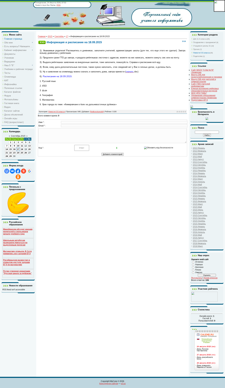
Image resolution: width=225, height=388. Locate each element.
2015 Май (197, 207)
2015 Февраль (199, 201)
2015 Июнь (198, 210)
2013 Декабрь (199, 170)
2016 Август (198, 238)
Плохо (198, 270)
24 (18, 153)
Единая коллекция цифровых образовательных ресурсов (205, 89)
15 (10, 149)
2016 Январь (199, 226)
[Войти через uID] (6, 171)
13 (29, 146)
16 (14, 149)
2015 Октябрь (199, 218)
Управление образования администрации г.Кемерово (204, 96)
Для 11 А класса (200, 39)
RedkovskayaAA (96, 112)
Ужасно (198, 272)
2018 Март (198, 246)
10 (18, 146)
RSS (58, 5)
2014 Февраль (199, 176)
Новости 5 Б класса (56, 112)
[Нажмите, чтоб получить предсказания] (18, 213)
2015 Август (198, 212)
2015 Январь (199, 198)
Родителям (197, 56)
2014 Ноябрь (199, 193)
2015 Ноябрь (199, 221)
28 (7, 156)
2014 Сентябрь (200, 187)
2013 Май (197, 156)
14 (7, 149)
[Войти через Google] (29, 171)
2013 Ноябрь (199, 168)
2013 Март (198, 154)
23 (14, 153)
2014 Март (198, 179)
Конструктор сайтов (108, 383)
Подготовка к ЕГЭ (199, 100)
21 (7, 153)
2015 (50, 36)
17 (18, 149)
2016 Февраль (199, 229)
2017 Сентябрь (200, 240)
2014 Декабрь (199, 196)
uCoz (123, 383)
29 (10, 156)
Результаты (196, 278)
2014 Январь (199, 173)
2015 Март (198, 204)
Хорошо (199, 264)
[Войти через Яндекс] (23, 171)
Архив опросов (210, 278)
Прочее (196, 49)
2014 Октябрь (199, 190)
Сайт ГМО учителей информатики (200, 85)
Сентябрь (59, 36)
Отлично (199, 262)
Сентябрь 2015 (18, 136)
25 (22, 153)
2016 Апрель (199, 232)
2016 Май (197, 235)
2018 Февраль (199, 243)
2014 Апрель (199, 182)
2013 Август (198, 159)
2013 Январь (199, 148)
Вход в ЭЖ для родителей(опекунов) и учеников (206, 76)
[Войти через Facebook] (17, 171)
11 (22, 146)
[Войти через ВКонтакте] (12, 171)
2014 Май (197, 184)
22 (10, 153)
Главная (166, 3)
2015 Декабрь (199, 224)
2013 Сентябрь (200, 162)
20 (29, 149)
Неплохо (199, 267)
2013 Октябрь (199, 165)
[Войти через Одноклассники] (18, 176)
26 (26, 153)
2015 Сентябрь (200, 215)
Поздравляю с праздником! (204, 42)
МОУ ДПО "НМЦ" (199, 93)
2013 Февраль (199, 151)
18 (22, 149)
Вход (187, 3)
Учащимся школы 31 (202, 46)
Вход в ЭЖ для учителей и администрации (203, 80)
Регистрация (178, 3)
